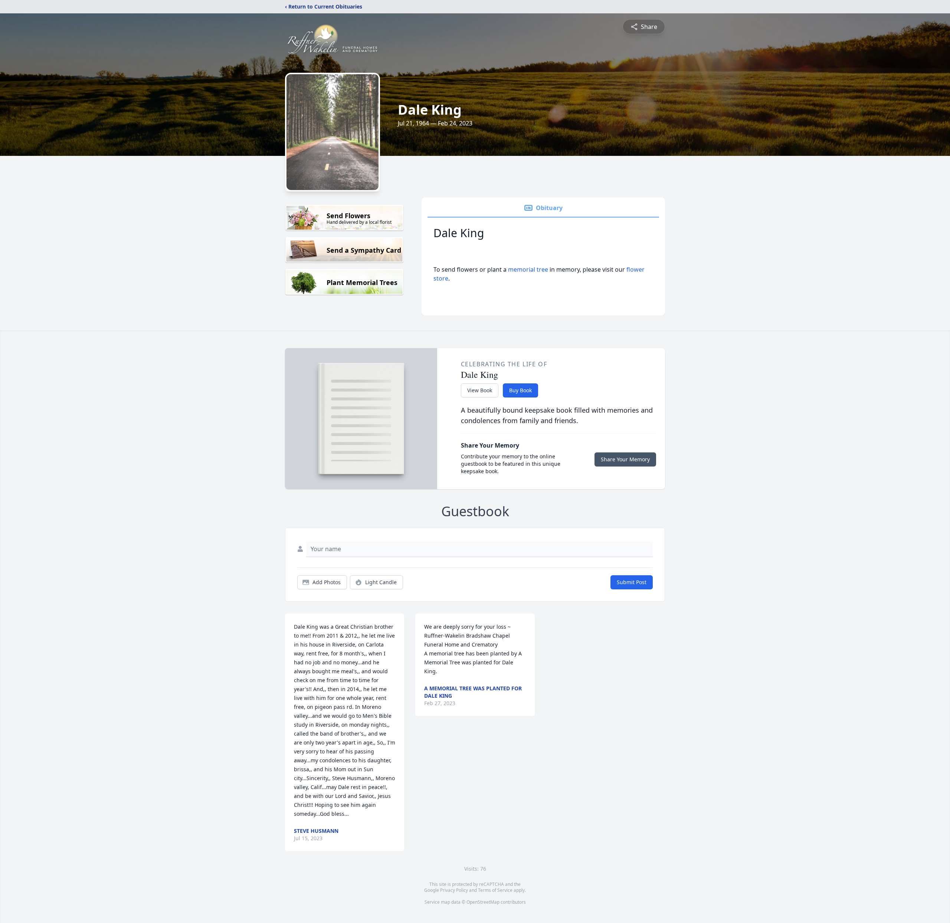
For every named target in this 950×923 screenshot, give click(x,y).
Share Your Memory (625, 459)
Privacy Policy (454, 890)
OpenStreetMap (482, 902)
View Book (479, 390)
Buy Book (520, 390)
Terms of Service (495, 890)
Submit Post (631, 582)
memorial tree (528, 269)
